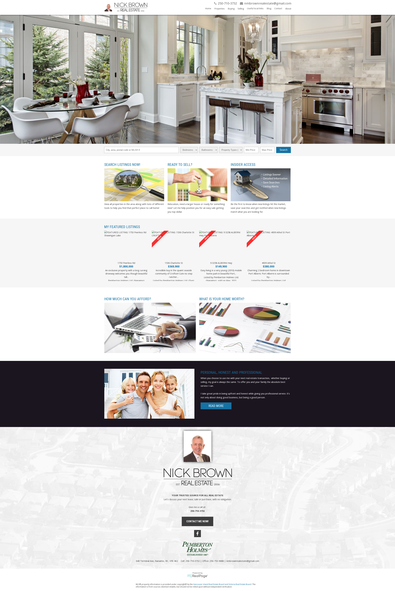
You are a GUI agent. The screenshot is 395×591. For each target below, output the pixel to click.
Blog (269, 8)
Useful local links (255, 8)
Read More (216, 406)
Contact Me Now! (197, 521)
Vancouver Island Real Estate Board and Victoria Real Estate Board (222, 584)
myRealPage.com (197, 576)
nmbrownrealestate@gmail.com (242, 560)
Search (283, 150)
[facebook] (197, 533)
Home (208, 8)
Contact (278, 8)
